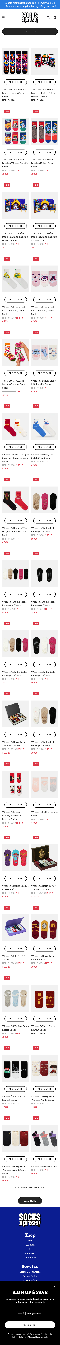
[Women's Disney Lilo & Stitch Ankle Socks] (44, 352)
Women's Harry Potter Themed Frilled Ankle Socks (14, 1170)
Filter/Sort (30, 31)
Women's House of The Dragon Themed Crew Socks (14, 531)
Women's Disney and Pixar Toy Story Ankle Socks (42, 310)
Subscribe (30, 1324)
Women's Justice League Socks (44, 814)
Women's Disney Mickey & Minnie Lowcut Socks (11, 816)
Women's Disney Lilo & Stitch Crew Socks (43, 456)
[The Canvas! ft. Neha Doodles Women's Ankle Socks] (15, 131)
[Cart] (54, 17)
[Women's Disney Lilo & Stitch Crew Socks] (44, 426)
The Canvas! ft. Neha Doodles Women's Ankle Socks (15, 163)
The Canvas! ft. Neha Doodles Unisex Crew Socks (42, 163)
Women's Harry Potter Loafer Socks (43, 958)
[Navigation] (3, 17)
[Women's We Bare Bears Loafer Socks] (15, 998)
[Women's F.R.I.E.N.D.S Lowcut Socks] (15, 1068)
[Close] (54, 1286)
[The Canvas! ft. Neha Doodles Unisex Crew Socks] (44, 131)
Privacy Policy (18, 1337)
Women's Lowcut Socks (44, 1166)
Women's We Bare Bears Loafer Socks (15, 1028)
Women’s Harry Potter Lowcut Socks (43, 1028)
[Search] (48, 17)
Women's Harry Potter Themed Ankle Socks (43, 1098)
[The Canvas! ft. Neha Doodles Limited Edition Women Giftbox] (44, 205)
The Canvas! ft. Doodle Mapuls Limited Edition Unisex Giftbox (43, 93)
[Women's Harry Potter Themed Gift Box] (15, 714)
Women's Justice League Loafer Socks (15, 888)
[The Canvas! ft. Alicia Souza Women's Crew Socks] (15, 352)
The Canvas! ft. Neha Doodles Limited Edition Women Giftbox (44, 237)
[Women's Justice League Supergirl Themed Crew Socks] (15, 426)
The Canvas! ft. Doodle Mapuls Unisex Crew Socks (14, 93)
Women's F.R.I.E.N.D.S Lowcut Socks (13, 1098)
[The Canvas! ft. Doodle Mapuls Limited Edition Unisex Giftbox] (44, 61)
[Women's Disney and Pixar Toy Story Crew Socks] (15, 279)
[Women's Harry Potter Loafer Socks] (44, 928)
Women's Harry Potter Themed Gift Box (14, 744)
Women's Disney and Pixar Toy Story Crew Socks (13, 310)
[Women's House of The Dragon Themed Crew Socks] (15, 500)
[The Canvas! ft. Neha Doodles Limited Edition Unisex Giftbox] (15, 205)
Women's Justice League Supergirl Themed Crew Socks (15, 458)
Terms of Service (35, 1337)
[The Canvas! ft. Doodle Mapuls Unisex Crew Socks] (15, 61)
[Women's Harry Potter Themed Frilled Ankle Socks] (15, 1138)
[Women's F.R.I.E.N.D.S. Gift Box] (15, 928)
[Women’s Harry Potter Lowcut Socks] (44, 998)
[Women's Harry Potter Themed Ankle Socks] (44, 1068)
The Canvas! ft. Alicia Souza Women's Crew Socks (13, 384)
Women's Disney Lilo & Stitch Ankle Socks (43, 383)
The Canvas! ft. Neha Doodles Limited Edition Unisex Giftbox (15, 237)
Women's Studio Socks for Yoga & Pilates (43, 530)
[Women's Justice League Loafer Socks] (15, 858)
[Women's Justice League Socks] (44, 784)
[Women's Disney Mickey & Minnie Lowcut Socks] (15, 784)
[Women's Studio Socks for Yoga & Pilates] (44, 500)
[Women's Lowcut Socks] (44, 1138)
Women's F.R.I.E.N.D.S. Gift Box (13, 958)
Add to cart (15, 82)
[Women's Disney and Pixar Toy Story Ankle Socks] (44, 279)
